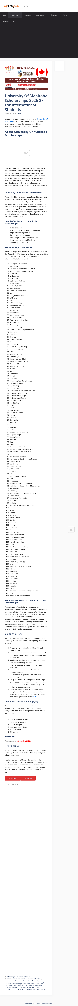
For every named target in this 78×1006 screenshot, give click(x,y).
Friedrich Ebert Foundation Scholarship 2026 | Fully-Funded (26, 989)
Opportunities (39, 15)
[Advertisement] (39, 44)
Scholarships (14, 15)
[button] (2, 27)
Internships (27, 15)
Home (4, 15)
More (14, 21)
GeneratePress (48, 1003)
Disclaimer (63, 15)
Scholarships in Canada (23, 977)
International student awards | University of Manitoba (24, 979)
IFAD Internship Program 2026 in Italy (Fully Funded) (23, 987)
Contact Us (5, 21)
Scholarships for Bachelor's (13, 981)
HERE (34, 697)
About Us (54, 15)
